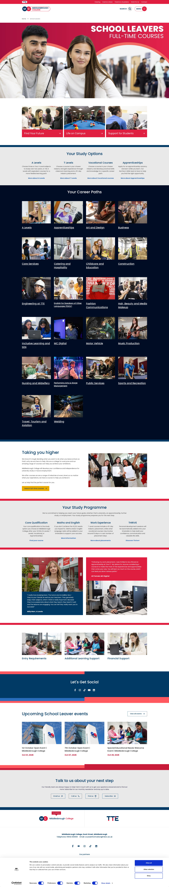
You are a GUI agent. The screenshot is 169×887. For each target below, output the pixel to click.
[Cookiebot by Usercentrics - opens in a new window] (16, 883)
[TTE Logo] (113, 818)
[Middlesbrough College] (36, 9)
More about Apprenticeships (132, 178)
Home (24, 19)
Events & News (107, 2)
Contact (144, 2)
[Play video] (118, 470)
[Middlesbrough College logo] (56, 818)
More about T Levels (68, 178)
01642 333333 (72, 837)
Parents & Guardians (122, 2)
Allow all (149, 863)
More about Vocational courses (100, 178)
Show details (105, 883)
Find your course (36, 540)
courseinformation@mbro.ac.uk (98, 837)
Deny (149, 876)
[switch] (60, 883)
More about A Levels (36, 178)
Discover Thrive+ (133, 540)
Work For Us (135, 2)
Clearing (97, 2)
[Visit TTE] (24, 2)
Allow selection (149, 869)
